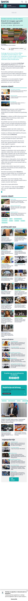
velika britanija (18, 218)
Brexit (10, 218)
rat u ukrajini (12, 400)
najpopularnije (8, 440)
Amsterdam (4, 220)
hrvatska (4, 400)
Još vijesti (13, 479)
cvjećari (17, 220)
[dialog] (14, 595)
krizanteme (4, 222)
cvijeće (11, 220)
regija (18, 400)
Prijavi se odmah (6, 393)
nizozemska (4, 218)
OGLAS (14, 12)
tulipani (23, 220)
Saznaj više (14, 599)
